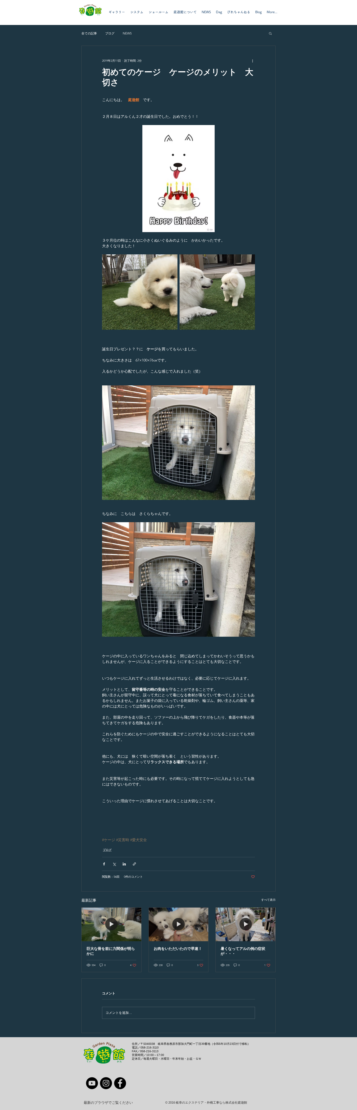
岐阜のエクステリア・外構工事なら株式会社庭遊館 (211, 1102)
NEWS (127, 33)
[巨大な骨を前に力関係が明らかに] (111, 924)
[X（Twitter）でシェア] (114, 864)
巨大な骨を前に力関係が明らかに (111, 951)
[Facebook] (120, 1083)
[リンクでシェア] (134, 864)
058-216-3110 (149, 1047)
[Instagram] (106, 1083)
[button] (270, 33)
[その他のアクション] (252, 60)
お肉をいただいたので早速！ (178, 949)
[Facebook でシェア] (104, 864)
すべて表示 (268, 900)
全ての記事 (89, 33)
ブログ (109, 33)
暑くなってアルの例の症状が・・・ (243, 951)
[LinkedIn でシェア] (124, 864)
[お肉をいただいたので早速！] (178, 924)
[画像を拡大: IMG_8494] (217, 292)
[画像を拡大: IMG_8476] (139, 292)
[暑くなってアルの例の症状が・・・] (245, 924)
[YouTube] (92, 1083)
